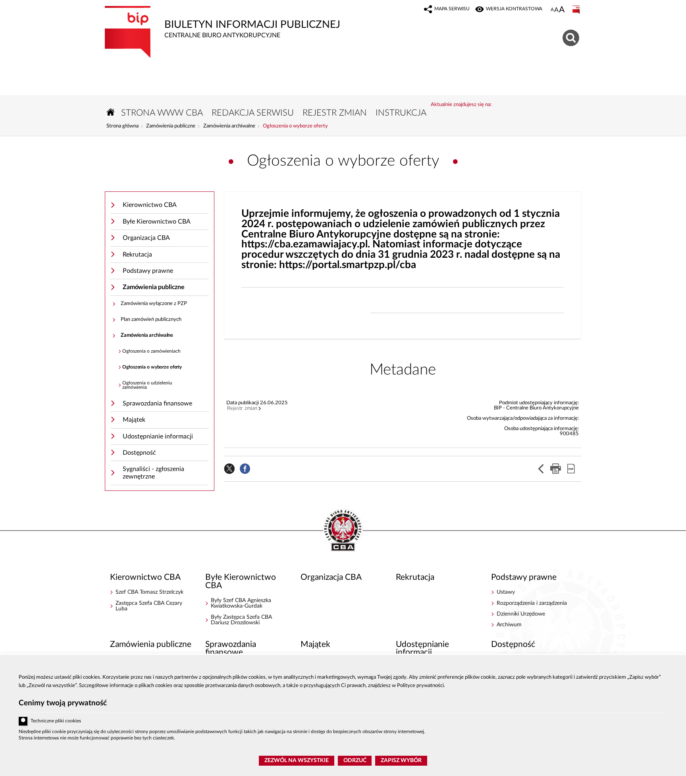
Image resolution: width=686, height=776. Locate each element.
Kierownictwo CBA (150, 205)
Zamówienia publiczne (170, 126)
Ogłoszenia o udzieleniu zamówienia (147, 385)
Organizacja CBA (146, 238)
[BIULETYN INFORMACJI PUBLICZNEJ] (576, 10)
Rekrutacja (137, 254)
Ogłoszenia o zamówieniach (151, 351)
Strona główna (122, 126)
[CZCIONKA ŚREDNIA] (556, 10)
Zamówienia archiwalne (229, 126)
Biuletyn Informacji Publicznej (222, 22)
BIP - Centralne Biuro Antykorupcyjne (343, 530)
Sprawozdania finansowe (157, 403)
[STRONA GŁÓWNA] (111, 112)
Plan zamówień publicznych (151, 319)
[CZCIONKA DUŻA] (562, 10)
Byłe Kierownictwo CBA (157, 221)
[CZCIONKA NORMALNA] (552, 10)
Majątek (134, 420)
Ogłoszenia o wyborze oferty (295, 126)
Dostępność (139, 453)
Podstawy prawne (148, 271)
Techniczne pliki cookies (56, 721)
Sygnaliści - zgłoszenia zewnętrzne (153, 473)
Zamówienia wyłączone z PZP (154, 303)
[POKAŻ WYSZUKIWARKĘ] (572, 37)
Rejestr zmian (242, 408)
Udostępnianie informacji (158, 436)
